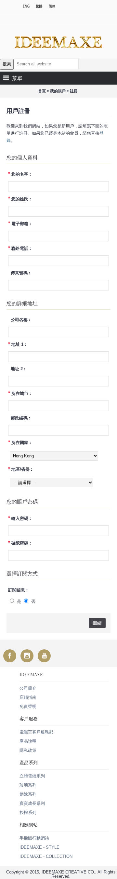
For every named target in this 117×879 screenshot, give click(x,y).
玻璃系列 (28, 785)
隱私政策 (28, 750)
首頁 (42, 91)
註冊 (74, 91)
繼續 (97, 623)
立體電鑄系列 (32, 776)
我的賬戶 (58, 91)
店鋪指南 (28, 697)
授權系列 (28, 812)
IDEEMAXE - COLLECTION (46, 856)
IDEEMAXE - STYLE (39, 847)
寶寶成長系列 (32, 803)
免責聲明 (28, 706)
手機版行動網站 (34, 838)
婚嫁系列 (28, 794)
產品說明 (28, 741)
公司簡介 (28, 688)
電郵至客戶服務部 (36, 732)
